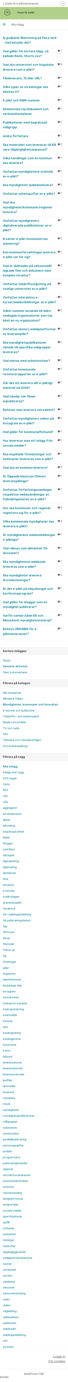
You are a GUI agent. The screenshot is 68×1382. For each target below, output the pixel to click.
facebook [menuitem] (9, 908)
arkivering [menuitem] (9, 825)
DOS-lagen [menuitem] (10, 778)
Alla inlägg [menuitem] (10, 766)
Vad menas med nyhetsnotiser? (32, 361)
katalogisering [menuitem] (12, 1033)
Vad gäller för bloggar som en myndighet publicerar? (32, 604)
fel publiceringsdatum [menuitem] (17, 920)
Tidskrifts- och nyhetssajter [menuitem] (21, 716)
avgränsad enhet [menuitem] (13, 831)
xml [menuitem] (5, 1341)
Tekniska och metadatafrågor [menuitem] (22, 740)
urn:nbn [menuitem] (7, 1275)
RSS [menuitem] (5, 790)
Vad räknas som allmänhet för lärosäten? (32, 550)
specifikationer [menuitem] (12, 1216)
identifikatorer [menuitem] (12, 979)
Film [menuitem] (5, 734)
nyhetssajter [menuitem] (11, 1133)
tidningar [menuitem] (8, 1240)
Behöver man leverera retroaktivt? (32, 410)
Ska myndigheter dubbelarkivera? (32, 185)
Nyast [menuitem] (7, 660)
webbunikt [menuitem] (9, 1329)
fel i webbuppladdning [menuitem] (17, 914)
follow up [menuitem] (9, 950)
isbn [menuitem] (5, 1027)
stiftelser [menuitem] (8, 1228)
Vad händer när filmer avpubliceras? (32, 398)
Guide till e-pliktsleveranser (21, 3)
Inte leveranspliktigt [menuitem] (15, 746)
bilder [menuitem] (6, 837)
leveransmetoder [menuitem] (13, 1074)
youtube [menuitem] (8, 1347)
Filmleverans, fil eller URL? (32, 78)
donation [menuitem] (8, 885)
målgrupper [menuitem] (10, 1121)
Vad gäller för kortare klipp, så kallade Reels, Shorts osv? (32, 53)
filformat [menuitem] (8, 932)
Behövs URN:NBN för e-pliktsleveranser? (32, 631)
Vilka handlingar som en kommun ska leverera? (32, 160)
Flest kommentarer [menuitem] (15, 672)
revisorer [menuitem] (8, 1187)
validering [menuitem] (9, 1281)
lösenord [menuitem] (8, 1092)
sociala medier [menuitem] (12, 1210)
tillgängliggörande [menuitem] (14, 1252)
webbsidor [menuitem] (9, 1323)
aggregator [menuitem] (10, 808)
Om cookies (56, 1361)
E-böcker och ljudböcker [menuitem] (19, 710)
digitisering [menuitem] (10, 867)
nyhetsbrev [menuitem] (10, 1127)
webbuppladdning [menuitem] (14, 1335)
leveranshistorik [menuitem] (13, 1068)
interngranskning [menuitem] (13, 1009)
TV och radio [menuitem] (11, 728)
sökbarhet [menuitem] (9, 1234)
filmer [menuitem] (6, 938)
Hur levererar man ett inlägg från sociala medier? (32, 443)
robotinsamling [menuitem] (12, 1193)
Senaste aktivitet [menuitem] (15, 666)
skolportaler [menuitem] (10, 1204)
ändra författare (32, 136)
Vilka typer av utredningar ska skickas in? (32, 89)
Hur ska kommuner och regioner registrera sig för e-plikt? (32, 510)
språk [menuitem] (6, 1222)
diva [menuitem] (5, 879)
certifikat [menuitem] (9, 849)
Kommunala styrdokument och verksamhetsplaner (32, 111)
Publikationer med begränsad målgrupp (32, 125)
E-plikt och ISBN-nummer (32, 100)
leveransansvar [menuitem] (12, 1062)
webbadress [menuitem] (11, 1317)
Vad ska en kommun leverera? (32, 467)
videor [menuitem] (7, 1305)
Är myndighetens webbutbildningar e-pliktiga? (32, 537)
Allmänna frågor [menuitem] (13, 698)
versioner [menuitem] (9, 1287)
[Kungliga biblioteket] (4, 24)
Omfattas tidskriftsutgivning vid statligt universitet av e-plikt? (32, 286)
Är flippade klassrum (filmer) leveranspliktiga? (32, 478)
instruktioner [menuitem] (11, 997)
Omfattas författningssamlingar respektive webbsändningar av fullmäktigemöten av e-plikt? (32, 494)
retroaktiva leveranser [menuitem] (17, 1175)
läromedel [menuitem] (9, 1086)
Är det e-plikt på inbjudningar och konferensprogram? (32, 591)
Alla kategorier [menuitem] (12, 692)
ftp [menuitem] (5, 956)
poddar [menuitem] (7, 1151)
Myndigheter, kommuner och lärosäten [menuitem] (30, 704)
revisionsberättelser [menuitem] (15, 1181)
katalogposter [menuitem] (12, 1039)
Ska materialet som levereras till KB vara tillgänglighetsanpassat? (32, 147)
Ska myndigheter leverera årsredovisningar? (32, 577)
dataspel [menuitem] (8, 855)
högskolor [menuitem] (9, 973)
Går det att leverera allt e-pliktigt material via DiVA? (32, 385)
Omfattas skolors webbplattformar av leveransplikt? (32, 331)
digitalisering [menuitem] (11, 861)
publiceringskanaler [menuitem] (15, 1163)
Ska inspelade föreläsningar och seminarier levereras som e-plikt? (32, 456)
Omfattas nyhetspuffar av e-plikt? (32, 194)
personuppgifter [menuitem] (13, 1145)
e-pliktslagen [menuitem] (11, 896)
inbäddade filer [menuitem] (12, 985)
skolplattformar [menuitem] (13, 1198)
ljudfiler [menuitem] (7, 1080)
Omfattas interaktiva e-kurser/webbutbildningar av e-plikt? (32, 299)
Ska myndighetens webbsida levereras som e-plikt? (32, 564)
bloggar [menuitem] (8, 843)
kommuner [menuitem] (9, 1044)
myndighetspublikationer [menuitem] (18, 1116)
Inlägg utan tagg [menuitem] (13, 772)
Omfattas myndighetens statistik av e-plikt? (32, 174)
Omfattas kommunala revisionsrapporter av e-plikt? (32, 371)
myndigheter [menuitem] (11, 1110)
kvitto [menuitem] (6, 1050)
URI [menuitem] (5, 796)
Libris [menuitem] (6, 784)
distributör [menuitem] (9, 873)
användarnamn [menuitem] (12, 814)
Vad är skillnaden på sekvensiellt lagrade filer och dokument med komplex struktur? (32, 270)
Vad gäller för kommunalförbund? (32, 432)
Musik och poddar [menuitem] (14, 722)
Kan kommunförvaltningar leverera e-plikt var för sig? (32, 254)
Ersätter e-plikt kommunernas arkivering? (32, 241)
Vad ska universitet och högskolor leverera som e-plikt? (32, 67)
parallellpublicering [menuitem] (14, 1139)
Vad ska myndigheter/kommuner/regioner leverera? (28, 207)
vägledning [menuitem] (10, 1311)
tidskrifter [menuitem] (9, 1246)
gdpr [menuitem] (6, 968)
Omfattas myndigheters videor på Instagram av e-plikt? (32, 421)
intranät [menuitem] (8, 1021)
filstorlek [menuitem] (8, 944)
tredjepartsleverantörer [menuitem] (17, 1258)
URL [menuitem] (5, 802)
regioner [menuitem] (8, 1169)
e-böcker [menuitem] (9, 890)
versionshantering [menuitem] (14, 1293)
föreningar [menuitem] (9, 962)
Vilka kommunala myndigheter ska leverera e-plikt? (32, 524)
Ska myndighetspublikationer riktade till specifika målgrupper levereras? (32, 347)
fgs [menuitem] (5, 926)
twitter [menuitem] (7, 1264)
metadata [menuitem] (9, 1098)
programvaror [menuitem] (11, 1157)
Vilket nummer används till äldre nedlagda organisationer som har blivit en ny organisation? (32, 315)
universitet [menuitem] (9, 1269)
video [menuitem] (6, 1299)
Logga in (59, 1356)
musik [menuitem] (6, 1104)
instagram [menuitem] (9, 991)
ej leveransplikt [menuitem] (12, 902)
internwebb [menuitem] (10, 1015)
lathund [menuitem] (7, 1056)
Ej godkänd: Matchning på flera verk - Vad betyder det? (30, 40)
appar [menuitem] (6, 819)
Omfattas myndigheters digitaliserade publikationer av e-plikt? (32, 225)
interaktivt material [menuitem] (15, 1003)
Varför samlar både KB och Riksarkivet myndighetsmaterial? (32, 618)
